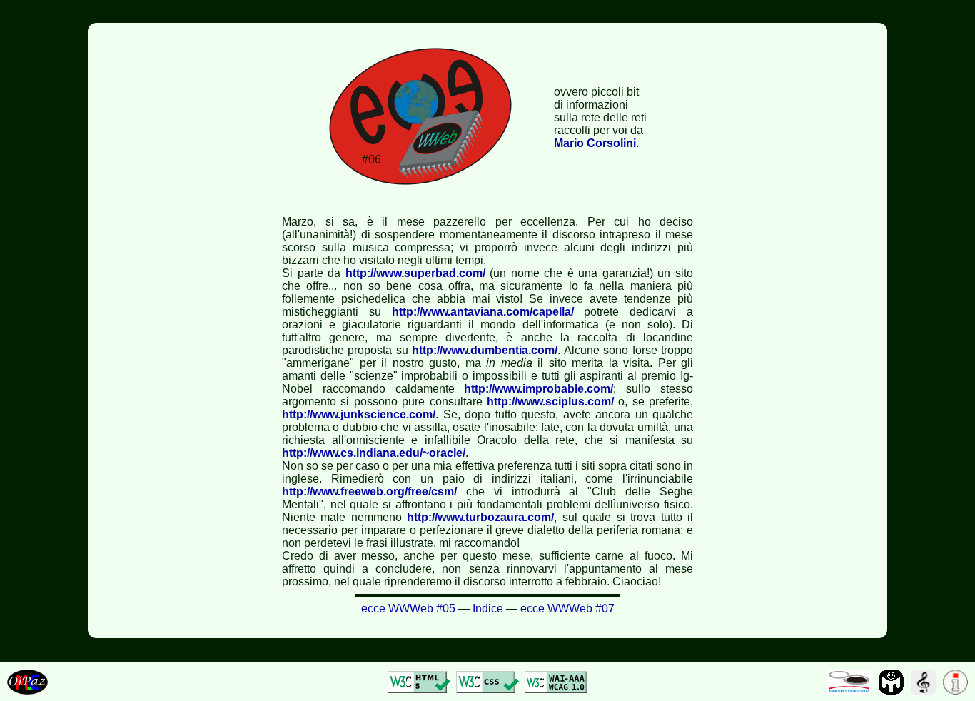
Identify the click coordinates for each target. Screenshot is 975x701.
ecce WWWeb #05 (408, 608)
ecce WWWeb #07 (567, 608)
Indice (488, 608)
